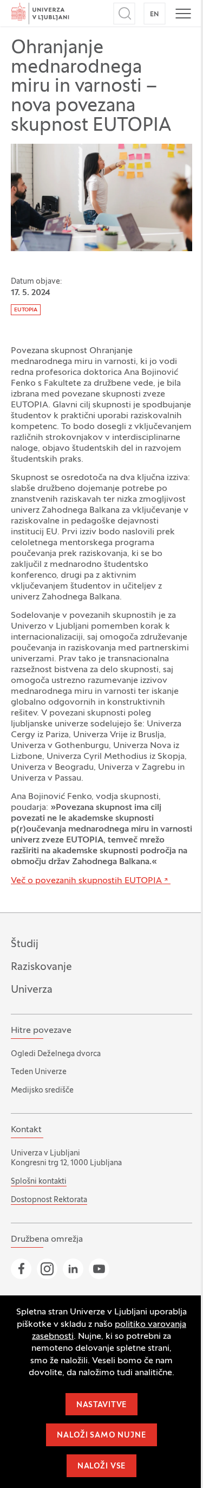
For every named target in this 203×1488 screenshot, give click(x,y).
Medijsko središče (42, 1090)
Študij (24, 944)
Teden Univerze (39, 1072)
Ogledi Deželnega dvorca (56, 1054)
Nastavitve (101, 1405)
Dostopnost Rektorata (49, 1200)
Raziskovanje (41, 967)
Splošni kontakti (39, 1181)
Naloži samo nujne (101, 1435)
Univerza (32, 990)
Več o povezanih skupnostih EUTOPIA (86, 881)
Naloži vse (101, 1466)
